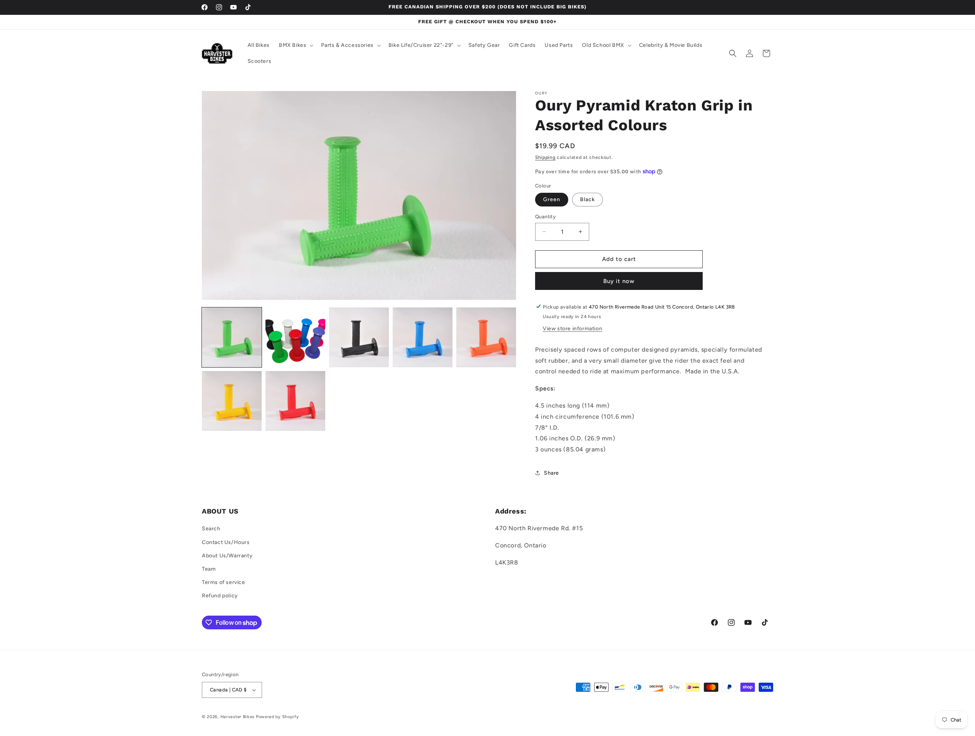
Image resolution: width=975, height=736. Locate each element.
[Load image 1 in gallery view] (232, 337)
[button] (295, 45)
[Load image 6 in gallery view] (232, 401)
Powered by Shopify (277, 716)
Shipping (545, 157)
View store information (572, 328)
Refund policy (220, 596)
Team (209, 569)
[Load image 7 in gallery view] (295, 401)
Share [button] (551, 473)
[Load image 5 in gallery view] (486, 337)
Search (211, 529)
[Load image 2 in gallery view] (295, 337)
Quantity (545, 216)
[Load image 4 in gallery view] (422, 337)
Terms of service (223, 582)
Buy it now (619, 280)
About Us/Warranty (227, 555)
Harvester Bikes (238, 716)
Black (587, 199)
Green (551, 199)
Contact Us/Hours (226, 542)
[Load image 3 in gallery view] (359, 337)
